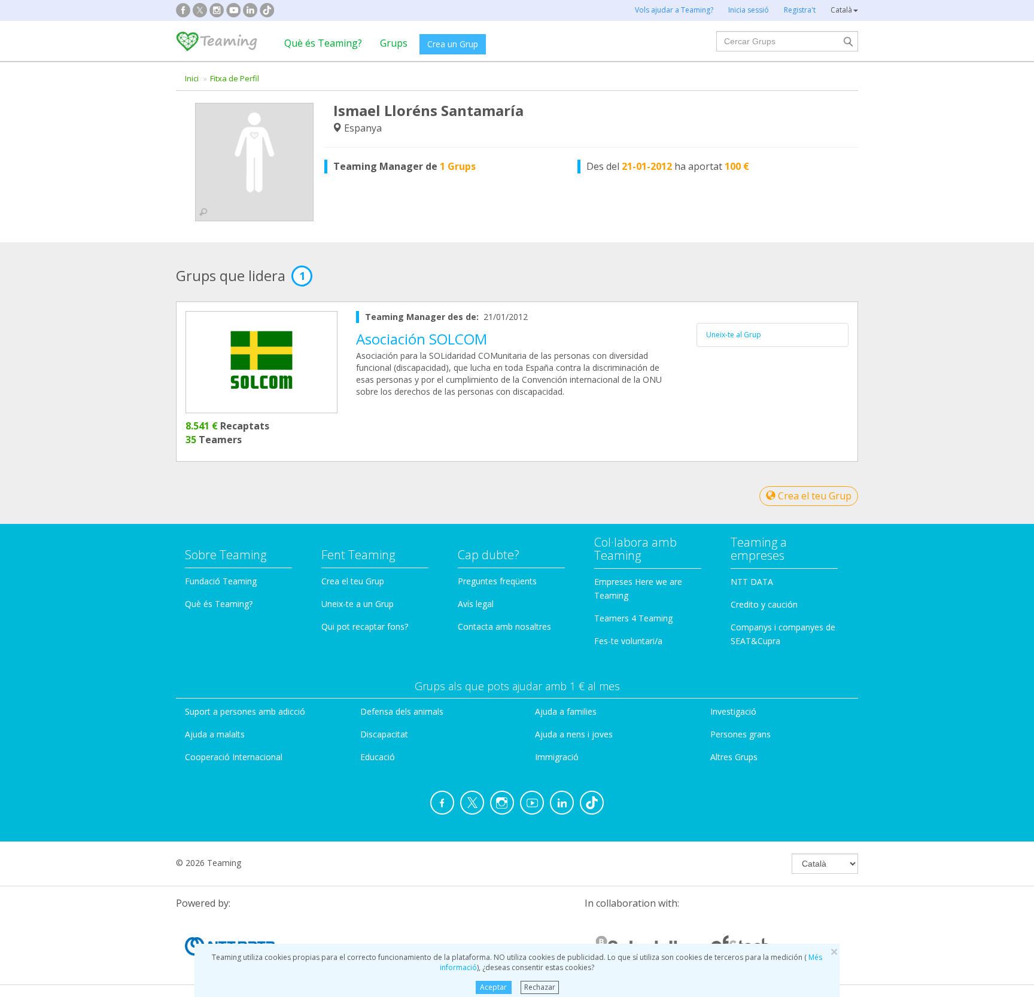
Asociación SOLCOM (421, 339)
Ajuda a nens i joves (574, 734)
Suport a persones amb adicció (245, 711)
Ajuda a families (566, 711)
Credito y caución (764, 604)
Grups (393, 43)
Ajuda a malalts (215, 734)
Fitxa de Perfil (234, 78)
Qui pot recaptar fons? (364, 626)
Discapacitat (384, 734)
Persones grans (740, 734)
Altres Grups (734, 757)
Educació (377, 757)
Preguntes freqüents (497, 581)
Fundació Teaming (221, 581)
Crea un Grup (452, 44)
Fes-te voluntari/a (628, 641)
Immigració (557, 757)
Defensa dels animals (401, 711)
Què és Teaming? (323, 43)
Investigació (733, 711)
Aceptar (493, 987)
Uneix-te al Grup (733, 335)
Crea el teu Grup (813, 495)
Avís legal (476, 603)
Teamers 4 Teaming (633, 618)
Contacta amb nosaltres (504, 626)
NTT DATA (752, 581)
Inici (192, 78)
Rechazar (539, 987)
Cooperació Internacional (233, 757)
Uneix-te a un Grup (357, 603)
